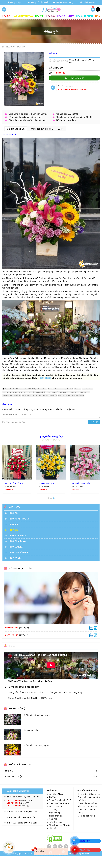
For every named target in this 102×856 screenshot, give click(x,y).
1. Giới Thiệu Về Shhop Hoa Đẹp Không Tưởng (28, 681)
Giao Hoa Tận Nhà (78, 395)
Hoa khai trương (23, 16)
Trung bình (46, 409)
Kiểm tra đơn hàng (64, 2)
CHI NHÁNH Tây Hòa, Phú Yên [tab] (21, 817)
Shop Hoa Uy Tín (24, 392)
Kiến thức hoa (55, 822)
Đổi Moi (21, 47)
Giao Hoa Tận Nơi (64, 395)
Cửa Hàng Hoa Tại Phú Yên (48, 395)
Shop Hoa (77, 389)
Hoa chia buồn (84, 16)
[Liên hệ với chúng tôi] (91, 628)
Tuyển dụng (54, 813)
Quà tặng (15, 558)
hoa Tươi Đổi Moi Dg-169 (31, 389)
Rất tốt (58, 409)
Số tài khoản (89, 2)
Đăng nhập (15, 2)
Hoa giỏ (50, 16)
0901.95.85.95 (12, 628)
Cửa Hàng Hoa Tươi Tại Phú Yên (78, 392)
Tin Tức (52, 797)
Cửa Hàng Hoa (87, 389)
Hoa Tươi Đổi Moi (15, 389)
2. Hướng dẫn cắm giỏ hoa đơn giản (22, 687)
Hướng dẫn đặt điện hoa (88, 794)
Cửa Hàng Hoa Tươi (66, 389)
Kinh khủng (22, 409)
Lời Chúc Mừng (56, 794)
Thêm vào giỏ (76, 78)
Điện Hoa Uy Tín (53, 392)
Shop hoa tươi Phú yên (60, 825)
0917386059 (63, 89)
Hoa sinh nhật (65, 16)
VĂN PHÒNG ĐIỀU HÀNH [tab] (18, 791)
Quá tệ (34, 409)
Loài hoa (81, 800)
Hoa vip (39, 16)
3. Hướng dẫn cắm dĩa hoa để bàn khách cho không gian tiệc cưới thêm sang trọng (43, 692)
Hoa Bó (6, 16)
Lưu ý (80, 813)
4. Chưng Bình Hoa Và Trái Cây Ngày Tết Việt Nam (29, 698)
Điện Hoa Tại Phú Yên (39, 392)
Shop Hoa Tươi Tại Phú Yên (12, 395)
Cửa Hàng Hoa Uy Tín (10, 392)
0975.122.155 (11, 635)
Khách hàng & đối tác (87, 803)
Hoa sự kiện (16, 547)
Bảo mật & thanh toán (87, 806)
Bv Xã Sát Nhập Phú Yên (60, 800)
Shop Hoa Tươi (53, 389)
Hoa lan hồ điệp (18, 552)
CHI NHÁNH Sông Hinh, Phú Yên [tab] (22, 812)
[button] (48, 498)
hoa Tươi (44, 389)
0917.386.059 (13, 800)
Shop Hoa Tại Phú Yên (29, 395)
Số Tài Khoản (55, 806)
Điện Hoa (63, 392)
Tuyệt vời (70, 409)
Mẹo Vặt (53, 819)
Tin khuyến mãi (56, 816)
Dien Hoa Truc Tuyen (59, 803)
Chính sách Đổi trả (86, 810)
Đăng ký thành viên (40, 2)
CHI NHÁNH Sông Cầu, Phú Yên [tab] (22, 823)
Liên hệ (52, 828)
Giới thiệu (53, 810)
